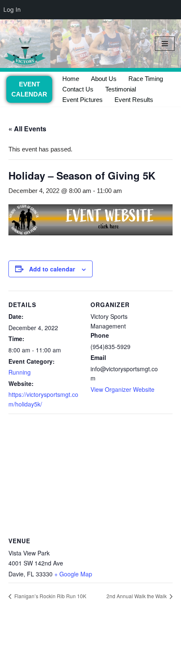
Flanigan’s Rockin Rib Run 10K (49, 595)
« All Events (27, 128)
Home (70, 78)
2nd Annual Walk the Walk (137, 595)
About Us (104, 78)
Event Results (133, 99)
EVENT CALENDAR (29, 89)
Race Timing (145, 78)
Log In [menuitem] (12, 9)
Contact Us (77, 89)
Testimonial (120, 89)
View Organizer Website (122, 389)
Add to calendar (52, 269)
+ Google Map (73, 574)
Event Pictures (82, 99)
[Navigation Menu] (165, 43)
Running (19, 372)
